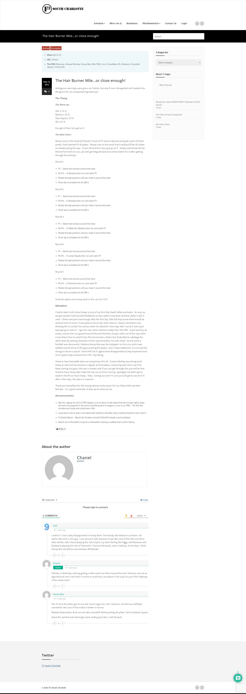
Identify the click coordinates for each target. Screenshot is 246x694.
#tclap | (61, 429)
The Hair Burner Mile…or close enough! (90, 80)
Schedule (98, 23)
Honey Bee (58, 594)
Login (184, 23)
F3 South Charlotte (51, 665)
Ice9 (55, 525)
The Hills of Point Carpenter (169, 114)
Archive (45, 48)
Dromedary (56, 48)
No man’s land (163, 124)
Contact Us (171, 23)
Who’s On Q (116, 23)
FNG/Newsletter (151, 23)
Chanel (56, 563)
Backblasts (132, 23)
